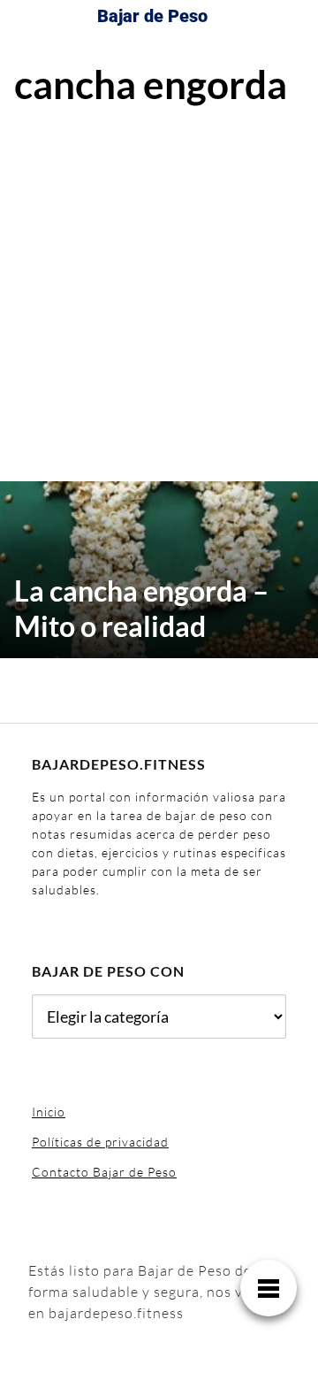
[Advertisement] (159, 291)
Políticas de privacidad (100, 1141)
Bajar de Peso (152, 16)
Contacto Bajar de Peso (104, 1171)
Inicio (48, 1111)
